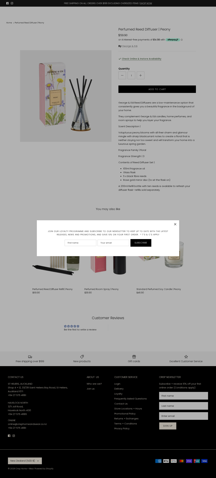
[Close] (175, 224)
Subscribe (141, 242)
